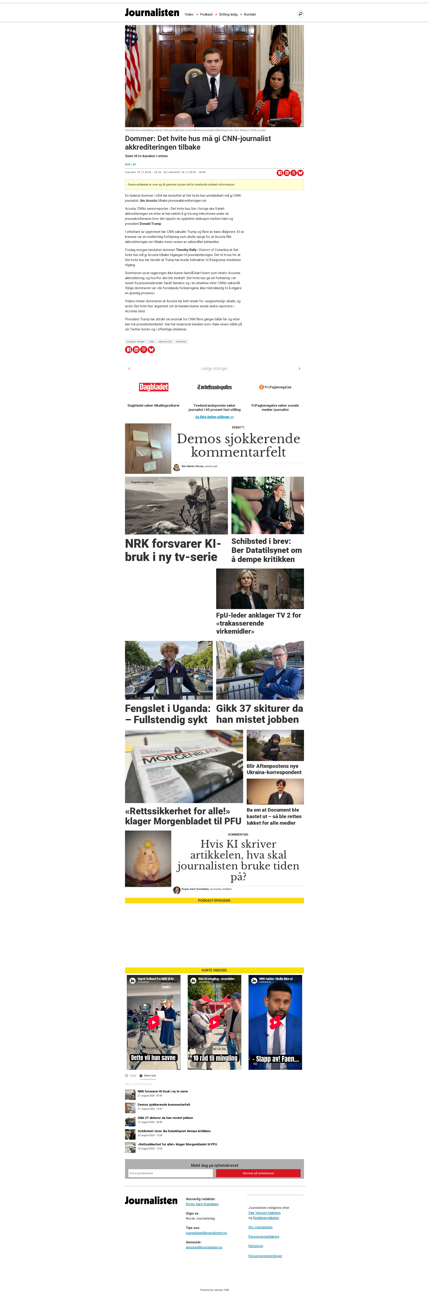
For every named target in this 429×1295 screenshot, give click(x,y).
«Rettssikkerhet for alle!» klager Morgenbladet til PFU (177, 1144)
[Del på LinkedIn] (287, 173)
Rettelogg (255, 1246)
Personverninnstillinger (265, 1256)
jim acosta (165, 341)
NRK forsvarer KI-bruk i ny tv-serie (163, 1091)
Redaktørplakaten (266, 1218)
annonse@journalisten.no (204, 1247)
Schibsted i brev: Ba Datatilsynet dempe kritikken (174, 1131)
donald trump (136, 341)
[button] (129, 368)
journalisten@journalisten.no (206, 1233)
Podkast (206, 15)
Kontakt (250, 15)
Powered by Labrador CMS (214, 1290)
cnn (151, 341)
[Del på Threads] (293, 173)
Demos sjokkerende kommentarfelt (164, 1105)
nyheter (181, 341)
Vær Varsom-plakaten (264, 1213)
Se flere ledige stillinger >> (214, 417)
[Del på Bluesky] (300, 173)
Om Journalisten (260, 1227)
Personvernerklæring (263, 1237)
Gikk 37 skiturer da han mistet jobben (165, 1118)
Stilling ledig (228, 15)
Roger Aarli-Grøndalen (202, 1204)
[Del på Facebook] (280, 173)
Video (189, 15)
